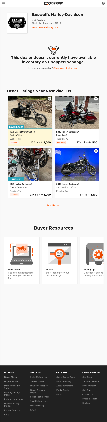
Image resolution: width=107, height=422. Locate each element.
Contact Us (87, 394)
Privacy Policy (89, 385)
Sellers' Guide (37, 381)
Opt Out (86, 390)
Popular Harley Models (11, 404)
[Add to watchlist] (49, 98)
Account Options (64, 385)
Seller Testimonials (39, 397)
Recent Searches (12, 410)
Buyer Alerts (10, 377)
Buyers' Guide (11, 381)
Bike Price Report (39, 385)
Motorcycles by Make (12, 393)
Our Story (87, 377)
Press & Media (89, 399)
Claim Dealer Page (65, 377)
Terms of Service (90, 381)
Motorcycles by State (12, 386)
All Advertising (63, 381)
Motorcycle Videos (13, 399)
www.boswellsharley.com (45, 27)
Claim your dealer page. (66, 68)
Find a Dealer (63, 390)
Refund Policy (37, 405)
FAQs (7, 414)
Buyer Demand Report (37, 391)
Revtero (86, 403)
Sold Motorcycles (39, 401)
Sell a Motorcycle (38, 377)
